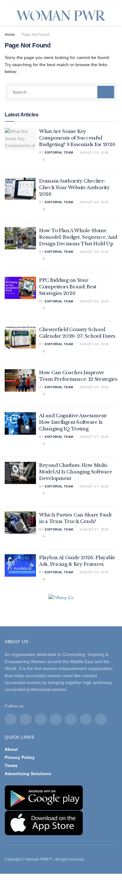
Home (10, 34)
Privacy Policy (20, 757)
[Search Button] (105, 92)
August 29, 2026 (94, 152)
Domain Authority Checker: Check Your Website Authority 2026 (74, 187)
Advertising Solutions (28, 773)
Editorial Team (59, 152)
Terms (11, 765)
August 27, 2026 (94, 436)
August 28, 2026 (94, 301)
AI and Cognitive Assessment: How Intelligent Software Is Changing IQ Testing (73, 422)
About (11, 749)
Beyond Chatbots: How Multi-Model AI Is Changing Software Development (75, 471)
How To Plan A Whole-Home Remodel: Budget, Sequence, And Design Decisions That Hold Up (78, 237)
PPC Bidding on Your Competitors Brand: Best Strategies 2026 (67, 286)
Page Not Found (35, 34)
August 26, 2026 (94, 572)
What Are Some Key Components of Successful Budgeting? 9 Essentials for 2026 (77, 137)
